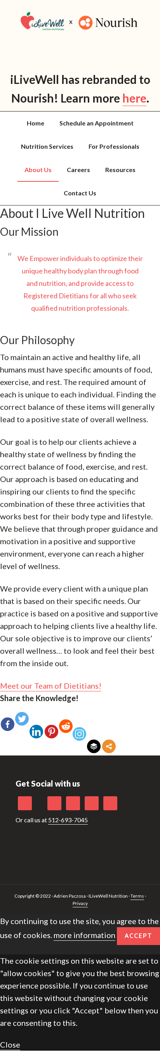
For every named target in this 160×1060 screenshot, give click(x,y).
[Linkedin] (36, 725)
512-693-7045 (68, 819)
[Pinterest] (51, 725)
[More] (109, 741)
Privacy (80, 903)
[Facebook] (7, 718)
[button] (50, 686)
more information (84, 935)
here (134, 98)
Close (10, 1044)
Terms (137, 896)
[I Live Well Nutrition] (80, 21)
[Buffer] (94, 741)
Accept (138, 936)
